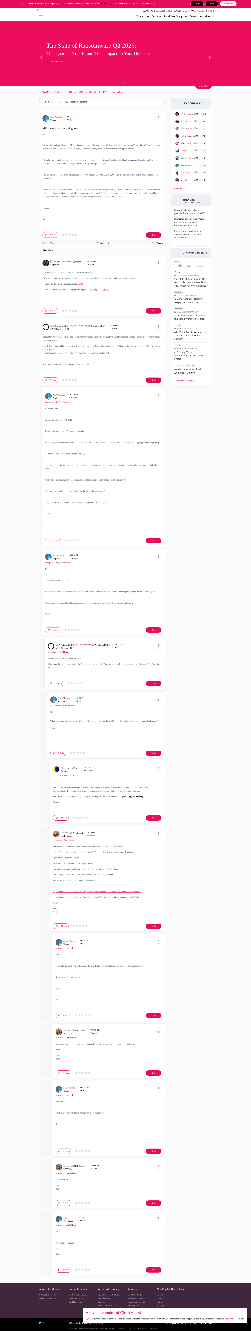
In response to (57, 402)
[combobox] (114, 102)
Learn (155, 16)
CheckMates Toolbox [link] (135, 1295)
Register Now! (57, 61)
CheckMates (47, 92)
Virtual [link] (188, 266)
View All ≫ (180, 188)
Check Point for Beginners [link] (78, 1295)
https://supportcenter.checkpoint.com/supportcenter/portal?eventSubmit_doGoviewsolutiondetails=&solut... (97, 891)
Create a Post (203, 86)
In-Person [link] (199, 266)
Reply (154, 235)
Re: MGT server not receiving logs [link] (113, 92)
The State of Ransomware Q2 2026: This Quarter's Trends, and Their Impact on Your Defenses (191, 282)
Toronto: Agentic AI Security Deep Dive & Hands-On (188, 301)
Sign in (89, 1319)
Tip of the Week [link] (104, 1298)
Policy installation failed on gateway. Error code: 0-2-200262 (189, 212)
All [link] (180, 266)
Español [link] (160, 1295)
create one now (231, 1319)
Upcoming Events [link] (134, 1305)
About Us (143, 1328)
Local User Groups (173, 16)
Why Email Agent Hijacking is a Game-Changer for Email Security (190, 335)
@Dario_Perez (62, 337)
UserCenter (153, 1328)
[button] (197, 3)
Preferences (228, 4)
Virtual (177, 272)
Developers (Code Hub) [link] (136, 1298)
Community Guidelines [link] (47, 1298)
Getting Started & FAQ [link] (47, 1295)
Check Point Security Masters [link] (109, 1295)
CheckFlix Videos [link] (75, 1302)
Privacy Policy (106, 3)
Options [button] (161, 92)
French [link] (159, 1298)
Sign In (211, 11)
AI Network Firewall (87, 92)
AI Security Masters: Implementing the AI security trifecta (189, 355)
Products (141, 16)
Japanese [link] (160, 1302)
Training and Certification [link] (107, 1305)
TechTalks (101, 1302)
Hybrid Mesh (70, 92)
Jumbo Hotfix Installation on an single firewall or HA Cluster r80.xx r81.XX (189, 234)
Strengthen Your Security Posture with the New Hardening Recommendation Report (190, 222)
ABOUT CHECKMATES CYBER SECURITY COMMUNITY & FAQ (174, 11)
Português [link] (160, 1305)
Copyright (121, 1328)
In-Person (178, 292)
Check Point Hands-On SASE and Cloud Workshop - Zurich (189, 317)
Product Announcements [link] (136, 1302)
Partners (194, 16)
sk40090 (105, 289)
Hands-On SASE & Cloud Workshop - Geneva (187, 371)
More (207, 16)
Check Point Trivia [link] (76, 1298)
